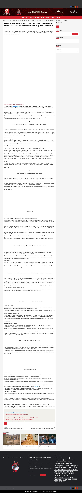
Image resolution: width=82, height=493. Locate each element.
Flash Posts (57, 465)
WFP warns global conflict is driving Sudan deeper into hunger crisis (40, 457)
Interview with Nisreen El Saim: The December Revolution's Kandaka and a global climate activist (18, 419)
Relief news (67, 477)
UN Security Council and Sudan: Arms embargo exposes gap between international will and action (40, 460)
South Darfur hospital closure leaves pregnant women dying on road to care (41, 468)
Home (23, 17)
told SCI (28, 345)
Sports (52, 17)
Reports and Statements (59, 479)
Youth (64, 481)
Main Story (75, 469)
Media (56, 471)
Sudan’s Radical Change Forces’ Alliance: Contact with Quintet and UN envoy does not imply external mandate (40, 466)
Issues (34, 17)
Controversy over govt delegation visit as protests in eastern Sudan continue (43, 428)
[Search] (78, 17)
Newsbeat (72, 471)
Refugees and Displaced (59, 477)
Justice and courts (68, 469)
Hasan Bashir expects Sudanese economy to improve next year (14, 428)
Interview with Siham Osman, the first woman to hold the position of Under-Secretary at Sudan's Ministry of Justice (21, 417)
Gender (67, 465)
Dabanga (57, 17)
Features (67, 463)
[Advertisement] (41, 3)
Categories (59, 49)
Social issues (74, 479)
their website (36, 386)
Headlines (72, 465)
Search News (59, 30)
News (26, 17)
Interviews (75, 467)
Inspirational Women (16, 106)
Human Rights (57, 467)
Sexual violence (68, 479)
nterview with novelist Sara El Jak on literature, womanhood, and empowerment (16, 414)
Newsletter (64, 473)
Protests (69, 475)
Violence (56, 481)
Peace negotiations (58, 475)
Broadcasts (47, 17)
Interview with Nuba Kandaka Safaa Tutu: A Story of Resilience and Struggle (15, 415)
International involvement (66, 467)
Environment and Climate (59, 463)
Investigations (57, 469)
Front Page (62, 465)
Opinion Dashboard (40, 17)
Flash (71, 463)
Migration (60, 471)
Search (75, 33)
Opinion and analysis (71, 473)
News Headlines (57, 473)
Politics (30, 17)
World (60, 481)
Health (76, 465)
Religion (71, 477)
